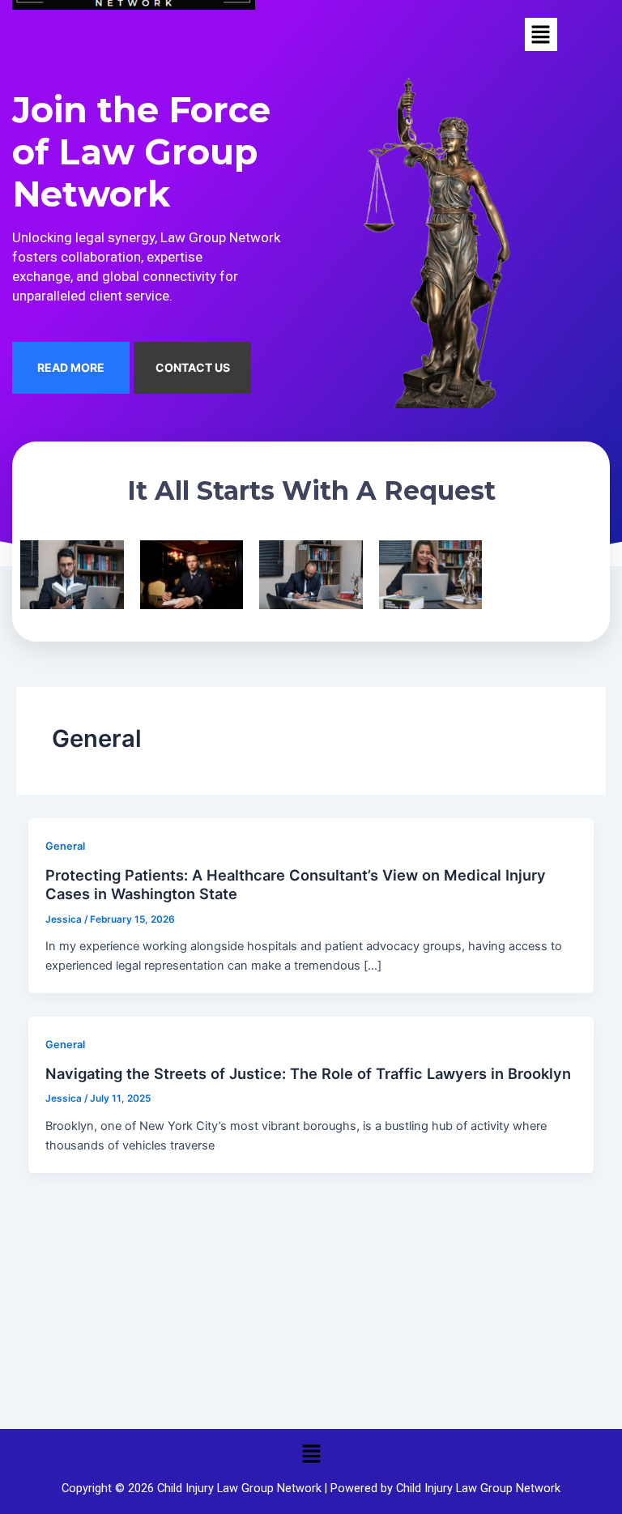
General (65, 846)
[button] (541, 34)
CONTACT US (193, 367)
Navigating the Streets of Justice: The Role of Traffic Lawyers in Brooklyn (308, 1073)
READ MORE (70, 367)
